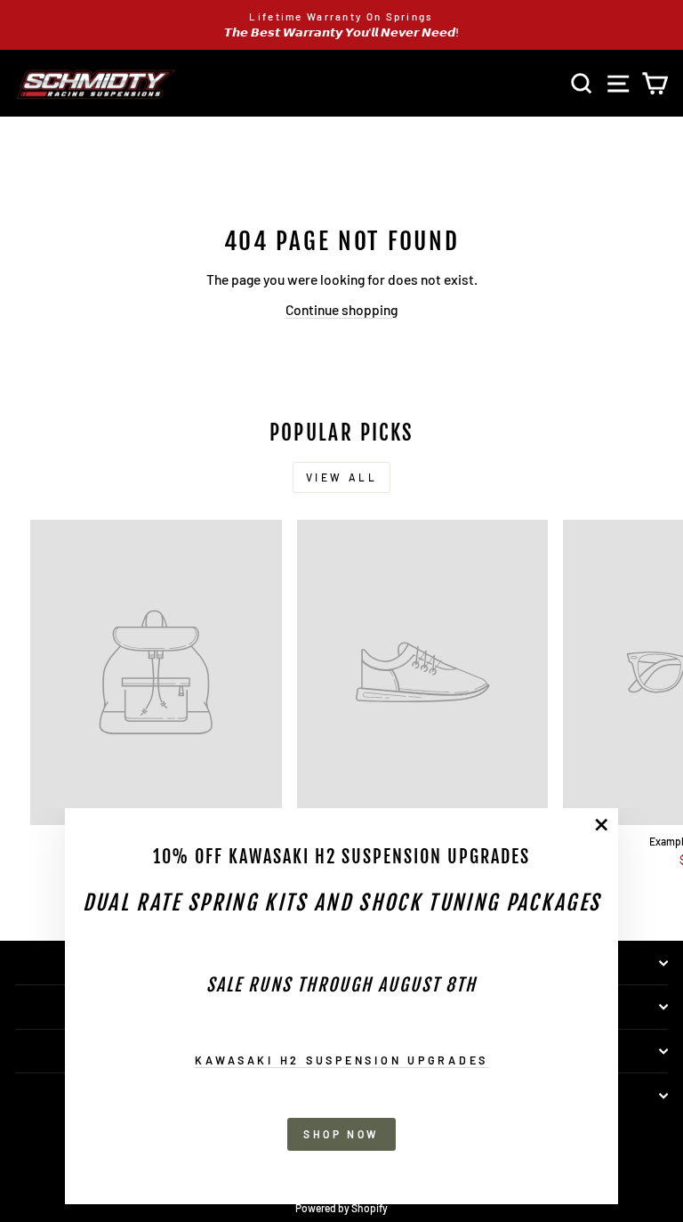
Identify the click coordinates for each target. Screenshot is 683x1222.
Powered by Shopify (341, 1208)
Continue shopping (341, 309)
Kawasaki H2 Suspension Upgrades (341, 1060)
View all (342, 477)
